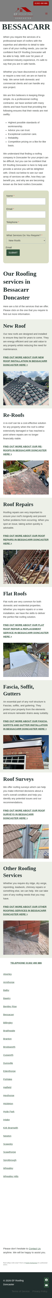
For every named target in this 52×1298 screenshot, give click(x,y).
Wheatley (8, 1168)
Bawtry (7, 998)
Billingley (8, 1022)
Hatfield (7, 1087)
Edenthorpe (9, 1071)
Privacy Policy (39, 1291)
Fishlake (7, 1079)
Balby (6, 990)
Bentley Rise (10, 1006)
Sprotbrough (9, 1160)
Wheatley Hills (10, 1176)
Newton (7, 1136)
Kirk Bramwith (10, 1128)
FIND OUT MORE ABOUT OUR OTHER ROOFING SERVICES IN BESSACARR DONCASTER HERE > (25, 910)
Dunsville (8, 1063)
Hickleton (8, 1103)
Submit (13, 252)
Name (10, 196)
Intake (6, 1119)
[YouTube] (46, 1285)
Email (10, 209)
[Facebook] (46, 1280)
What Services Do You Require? (24, 235)
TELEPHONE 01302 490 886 (26, 963)
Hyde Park (8, 1111)
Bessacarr (8, 1014)
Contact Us (35, 1248)
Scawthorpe (9, 1152)
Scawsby (8, 1144)
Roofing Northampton (31, 1263)
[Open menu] (46, 13)
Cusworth (8, 1055)
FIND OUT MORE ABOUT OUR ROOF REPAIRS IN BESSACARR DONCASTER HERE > (26, 539)
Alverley (7, 974)
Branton (7, 1038)
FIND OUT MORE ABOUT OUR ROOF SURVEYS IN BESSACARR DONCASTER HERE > (24, 814)
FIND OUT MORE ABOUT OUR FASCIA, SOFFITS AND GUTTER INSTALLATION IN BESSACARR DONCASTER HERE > (25, 725)
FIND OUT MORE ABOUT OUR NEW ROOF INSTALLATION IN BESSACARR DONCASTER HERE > (25, 361)
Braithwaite (9, 1030)
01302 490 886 (41, 3)
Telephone (12, 222)
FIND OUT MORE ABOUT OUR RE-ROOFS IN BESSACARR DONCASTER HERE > (25, 450)
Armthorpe (8, 982)
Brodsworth (9, 1047)
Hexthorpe (8, 1095)
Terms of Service (21, 1291)
